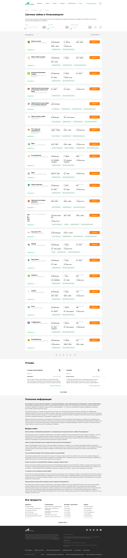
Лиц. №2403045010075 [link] (41, 260)
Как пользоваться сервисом (94, 554)
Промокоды (86, 550)
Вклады (62, 3)
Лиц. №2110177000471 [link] (36, 133)
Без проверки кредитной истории (33, 515)
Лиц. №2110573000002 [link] (42, 92)
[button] (91, 3)
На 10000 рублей (88, 508)
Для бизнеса (71, 3)
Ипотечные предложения (53, 550)
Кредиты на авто (39, 550)
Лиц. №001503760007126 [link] (43, 340)
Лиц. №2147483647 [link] (40, 58)
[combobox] (96, 34)
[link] (87, 530)
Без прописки (28, 517)
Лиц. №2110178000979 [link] (39, 233)
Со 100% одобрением (89, 512)
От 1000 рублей (87, 510)
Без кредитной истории (31, 510)
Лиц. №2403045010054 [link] (38, 204)
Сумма (26, 24)
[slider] (35, 28)
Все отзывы (63, 392)
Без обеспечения (29, 512)
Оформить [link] (95, 41)
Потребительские (29, 506)
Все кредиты (28, 550)
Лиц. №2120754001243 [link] (40, 276)
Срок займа (50, 24)
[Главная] (29, 3)
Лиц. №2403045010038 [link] (42, 323)
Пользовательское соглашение (55, 554)
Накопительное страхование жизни (53, 506)
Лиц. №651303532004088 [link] (40, 245)
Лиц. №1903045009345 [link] (37, 118)
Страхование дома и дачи (51, 514)
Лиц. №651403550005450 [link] (41, 214)
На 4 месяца (67, 512)
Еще (80, 3)
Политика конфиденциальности (75, 554)
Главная (26, 10)
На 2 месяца (67, 508)
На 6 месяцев (67, 515)
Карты (47, 3)
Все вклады (77, 550)
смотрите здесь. (55, 538)
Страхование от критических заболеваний (51, 512)
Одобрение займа (75, 24)
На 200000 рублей (88, 517)
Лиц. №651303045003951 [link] (42, 174)
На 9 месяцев (67, 517)
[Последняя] (74, 354)
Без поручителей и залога (31, 514)
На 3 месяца (67, 510)
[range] (35, 27)
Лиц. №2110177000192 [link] (41, 105)
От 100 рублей (87, 514)
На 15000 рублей (88, 515)
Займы (55, 3)
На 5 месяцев (67, 514)
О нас (42, 554)
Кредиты (39, 3)
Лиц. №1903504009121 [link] (42, 42)
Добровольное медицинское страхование (52, 509)
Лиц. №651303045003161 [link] (43, 156)
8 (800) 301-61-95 (67, 540)
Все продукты (34, 10)
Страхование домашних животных (53, 516)
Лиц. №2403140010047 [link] (43, 186)
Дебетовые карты (67, 550)
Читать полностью (55, 385)
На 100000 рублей (88, 506)
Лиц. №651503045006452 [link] (41, 144)
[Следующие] (104, 377)
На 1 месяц (66, 506)
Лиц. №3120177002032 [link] (38, 307)
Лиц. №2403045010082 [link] (39, 292)
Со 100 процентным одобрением (33, 508)
